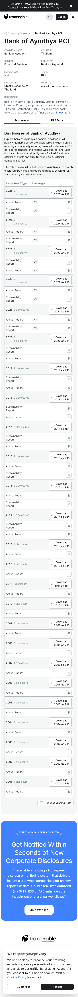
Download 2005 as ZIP (61, 702)
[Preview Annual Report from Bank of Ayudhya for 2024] (69, 231)
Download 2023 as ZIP (61, 251)
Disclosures (22, 120)
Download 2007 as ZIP (61, 663)
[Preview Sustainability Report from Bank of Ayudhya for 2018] (69, 408)
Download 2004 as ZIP (61, 722)
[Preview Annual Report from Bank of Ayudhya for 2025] (69, 202)
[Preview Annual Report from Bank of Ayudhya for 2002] (69, 772)
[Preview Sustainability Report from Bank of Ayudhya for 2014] (69, 525)
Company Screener (19, 33)
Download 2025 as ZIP (61, 192)
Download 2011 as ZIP (61, 583)
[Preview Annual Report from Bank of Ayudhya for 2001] (69, 791)
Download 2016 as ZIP (61, 456)
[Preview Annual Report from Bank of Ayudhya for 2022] (69, 290)
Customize (24, 986)
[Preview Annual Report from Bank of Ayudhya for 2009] (69, 633)
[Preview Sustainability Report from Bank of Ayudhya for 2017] (69, 437)
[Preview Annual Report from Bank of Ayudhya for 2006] (69, 692)
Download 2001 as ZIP (61, 781)
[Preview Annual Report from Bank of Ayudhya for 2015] (69, 495)
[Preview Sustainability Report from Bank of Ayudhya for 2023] (69, 262)
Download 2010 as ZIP (61, 603)
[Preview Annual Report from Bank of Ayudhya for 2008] (69, 653)
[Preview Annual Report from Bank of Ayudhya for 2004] (69, 732)
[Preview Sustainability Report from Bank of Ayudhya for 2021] (69, 328)
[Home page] (14, 16)
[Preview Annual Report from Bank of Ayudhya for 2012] (69, 574)
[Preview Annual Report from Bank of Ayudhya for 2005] (69, 712)
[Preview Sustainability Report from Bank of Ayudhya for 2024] (69, 240)
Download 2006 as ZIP (61, 682)
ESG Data (57, 120)
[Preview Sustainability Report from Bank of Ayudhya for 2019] (69, 379)
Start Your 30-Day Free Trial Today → (39, 7)
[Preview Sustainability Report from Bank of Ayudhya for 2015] (69, 504)
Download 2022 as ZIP (61, 280)
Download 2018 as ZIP (61, 397)
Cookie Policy (16, 977)
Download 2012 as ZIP (61, 564)
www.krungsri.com (53, 86)
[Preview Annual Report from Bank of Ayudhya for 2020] (69, 358)
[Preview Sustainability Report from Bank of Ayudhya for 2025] (69, 211)
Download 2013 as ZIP (61, 544)
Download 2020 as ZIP (61, 339)
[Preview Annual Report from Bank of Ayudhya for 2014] (69, 534)
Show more (63, 112)
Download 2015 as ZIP (61, 485)
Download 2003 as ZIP (61, 742)
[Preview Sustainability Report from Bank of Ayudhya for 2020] (69, 350)
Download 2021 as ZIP (61, 309)
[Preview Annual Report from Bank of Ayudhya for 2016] (69, 466)
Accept (57, 986)
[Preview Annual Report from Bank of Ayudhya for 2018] (69, 417)
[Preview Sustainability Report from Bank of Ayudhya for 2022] (69, 299)
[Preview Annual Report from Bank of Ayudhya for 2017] (69, 446)
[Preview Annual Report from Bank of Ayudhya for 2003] (69, 752)
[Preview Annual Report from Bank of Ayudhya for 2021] (69, 319)
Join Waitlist (39, 910)
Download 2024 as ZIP (61, 221)
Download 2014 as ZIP (61, 515)
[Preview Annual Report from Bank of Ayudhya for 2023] (69, 270)
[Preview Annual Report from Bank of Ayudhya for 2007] (69, 673)
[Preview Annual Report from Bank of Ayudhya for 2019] (69, 387)
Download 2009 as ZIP (61, 623)
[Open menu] (73, 17)
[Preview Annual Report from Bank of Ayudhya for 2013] (69, 554)
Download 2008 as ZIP (61, 643)
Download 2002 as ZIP (61, 761)
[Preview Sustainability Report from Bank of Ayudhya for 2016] (69, 475)
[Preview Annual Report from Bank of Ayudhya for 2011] (69, 593)
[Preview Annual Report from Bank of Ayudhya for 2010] (69, 613)
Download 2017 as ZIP (61, 427)
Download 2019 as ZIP (61, 368)
